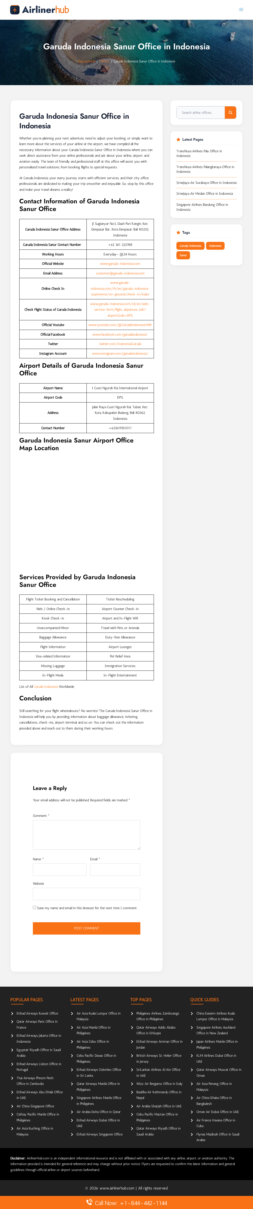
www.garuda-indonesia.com (120, 264)
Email (95, 859)
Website (38, 884)
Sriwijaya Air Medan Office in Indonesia (204, 194)
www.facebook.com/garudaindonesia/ (120, 334)
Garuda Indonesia (46, 687)
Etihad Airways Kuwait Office (37, 1013)
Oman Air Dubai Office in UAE (217, 1112)
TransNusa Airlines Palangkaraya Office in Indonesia (205, 169)
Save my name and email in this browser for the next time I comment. (87, 908)
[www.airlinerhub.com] (39, 10)
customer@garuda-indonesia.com (120, 273)
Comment (41, 816)
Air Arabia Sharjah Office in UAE (159, 1106)
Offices (104, 61)
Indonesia (215, 246)
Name (38, 859)
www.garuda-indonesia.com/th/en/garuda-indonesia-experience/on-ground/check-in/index (120, 288)
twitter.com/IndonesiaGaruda (120, 344)
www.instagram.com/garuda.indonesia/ (120, 353)
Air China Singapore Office (35, 1106)
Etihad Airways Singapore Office (100, 1134)
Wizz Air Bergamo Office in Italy (159, 1084)
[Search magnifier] (230, 112)
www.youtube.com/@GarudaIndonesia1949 (120, 325)
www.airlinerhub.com (118, 1188)
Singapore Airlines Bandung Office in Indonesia (202, 207)
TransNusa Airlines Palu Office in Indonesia (199, 153)
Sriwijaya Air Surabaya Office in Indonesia (206, 183)
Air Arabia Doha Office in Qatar (99, 1112)
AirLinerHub (86, 61)
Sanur (183, 255)
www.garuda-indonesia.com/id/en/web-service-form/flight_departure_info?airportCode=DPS (120, 310)
